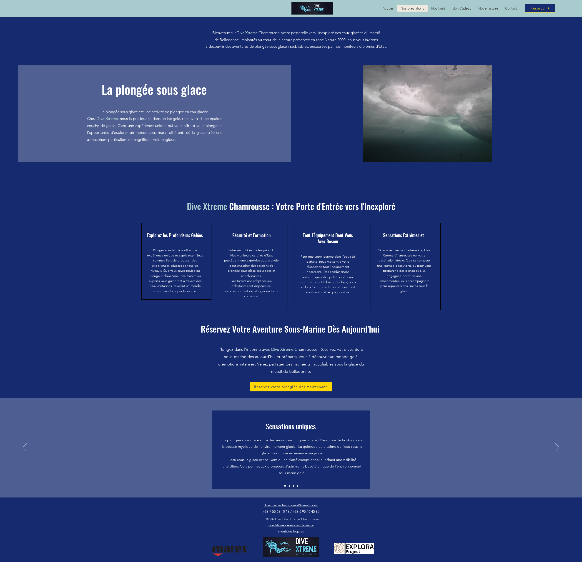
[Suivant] (557, 448)
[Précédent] (25, 448)
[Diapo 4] (297, 486)
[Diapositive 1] (289, 486)
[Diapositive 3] (284, 486)
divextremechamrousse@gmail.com (291, 505)
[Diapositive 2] (293, 486)
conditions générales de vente (291, 525)
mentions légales (291, 531)
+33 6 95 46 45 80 (306, 511)
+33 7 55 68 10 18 (276, 511)
